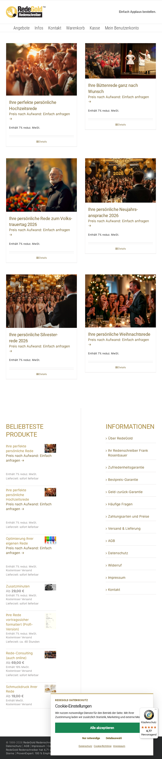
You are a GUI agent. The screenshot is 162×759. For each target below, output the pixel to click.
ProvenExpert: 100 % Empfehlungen (39, 753)
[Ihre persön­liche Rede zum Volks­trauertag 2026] (41, 185)
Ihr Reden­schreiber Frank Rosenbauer (128, 453)
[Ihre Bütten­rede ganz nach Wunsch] (120, 61)
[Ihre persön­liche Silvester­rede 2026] (41, 301)
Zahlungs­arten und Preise (128, 516)
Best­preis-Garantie (123, 480)
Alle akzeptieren (102, 728)
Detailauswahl (114, 738)
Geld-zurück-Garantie (125, 492)
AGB (111, 541)
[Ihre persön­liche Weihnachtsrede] (120, 301)
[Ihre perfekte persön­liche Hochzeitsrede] (41, 69)
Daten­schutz (118, 553)
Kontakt (114, 590)
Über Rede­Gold (120, 438)
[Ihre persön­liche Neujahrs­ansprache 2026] (120, 180)
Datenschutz (14, 746)
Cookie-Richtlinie (102, 746)
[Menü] (155, 710)
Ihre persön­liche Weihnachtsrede (119, 334)
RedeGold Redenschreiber (39, 742)
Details (43, 141)
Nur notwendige (91, 738)
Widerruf (115, 565)
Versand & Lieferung (124, 528)
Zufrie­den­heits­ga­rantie (126, 467)
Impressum (116, 578)
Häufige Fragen (120, 504)
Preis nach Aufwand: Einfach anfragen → (29, 458)
